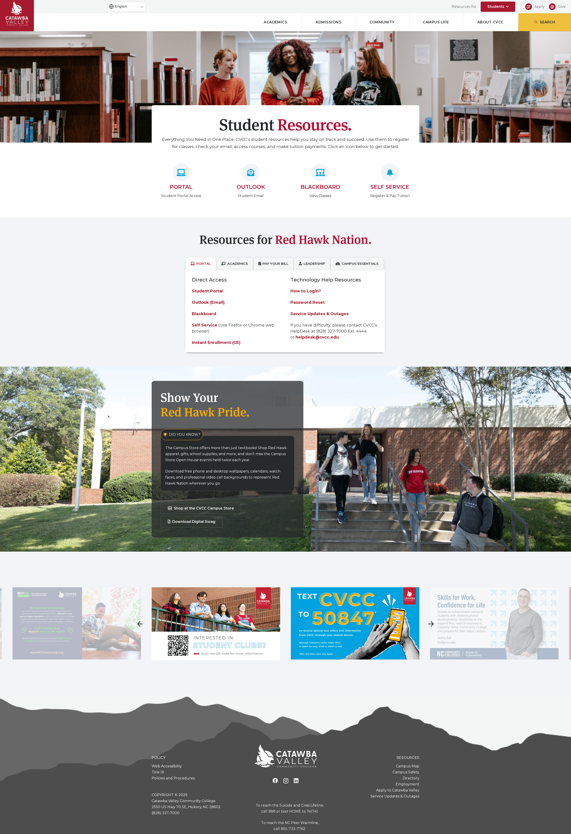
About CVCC (490, 22)
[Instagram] (285, 781)
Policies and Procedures (173, 778)
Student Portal (207, 291)
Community (382, 22)
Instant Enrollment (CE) (216, 342)
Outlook (251, 187)
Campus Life (436, 22)
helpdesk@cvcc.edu (317, 337)
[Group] (17, 13)
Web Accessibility (167, 766)
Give (562, 6)
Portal (181, 187)
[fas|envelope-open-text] (251, 172)
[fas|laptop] (181, 172)
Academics (275, 22)
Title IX (158, 772)
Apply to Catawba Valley (397, 790)
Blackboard (320, 187)
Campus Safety (405, 772)
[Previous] (140, 623)
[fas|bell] (390, 172)
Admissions (328, 22)
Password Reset (307, 302)
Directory (411, 778)
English (120, 6)
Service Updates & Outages (319, 313)
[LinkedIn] (296, 780)
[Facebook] (275, 780)
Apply (539, 6)
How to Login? (305, 291)
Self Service (389, 187)
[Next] (431, 623)
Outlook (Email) (208, 302)
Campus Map (407, 766)
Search (547, 22)
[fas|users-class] (320, 172)
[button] (498, 6)
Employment (407, 784)
